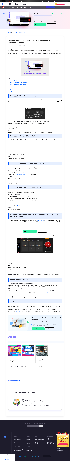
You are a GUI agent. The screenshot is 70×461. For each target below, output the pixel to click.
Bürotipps (36, 442)
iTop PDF (15, 447)
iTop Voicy (15, 442)
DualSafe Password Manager (18, 449)
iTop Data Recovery (17, 445)
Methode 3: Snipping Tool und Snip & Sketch (18, 84)
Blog (25, 7)
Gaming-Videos (45, 292)
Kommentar (11, 371)
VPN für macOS (28, 439)
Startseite (8, 32)
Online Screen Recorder (17, 450)
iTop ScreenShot (16, 443)
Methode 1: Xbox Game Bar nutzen (16, 80)
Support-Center (49, 438)
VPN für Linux (28, 447)
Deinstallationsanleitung (51, 443)
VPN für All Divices (29, 450)
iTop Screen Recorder (40, 220)
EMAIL (24, 369)
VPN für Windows (28, 438)
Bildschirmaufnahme (38, 445)
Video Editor (19, 7)
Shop (53, 4)
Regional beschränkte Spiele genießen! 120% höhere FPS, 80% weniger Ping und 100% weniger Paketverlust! (35, 1)
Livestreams (19, 205)
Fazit (11, 91)
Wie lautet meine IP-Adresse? (40, 439)
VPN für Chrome (28, 445)
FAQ (30, 7)
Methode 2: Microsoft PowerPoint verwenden (18, 82)
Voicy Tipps (37, 443)
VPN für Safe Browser (29, 449)
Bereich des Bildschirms (20, 174)
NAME (10, 369)
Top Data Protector (17, 446)
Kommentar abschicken (14, 380)
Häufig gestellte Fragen (14, 89)
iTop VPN (15, 438)
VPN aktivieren (49, 442)
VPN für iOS (27, 442)
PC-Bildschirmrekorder (21, 32)
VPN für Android (28, 443)
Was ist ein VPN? (38, 438)
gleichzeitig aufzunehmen (29, 269)
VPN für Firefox (28, 446)
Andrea (10, 45)
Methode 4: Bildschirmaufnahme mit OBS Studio (19, 86)
